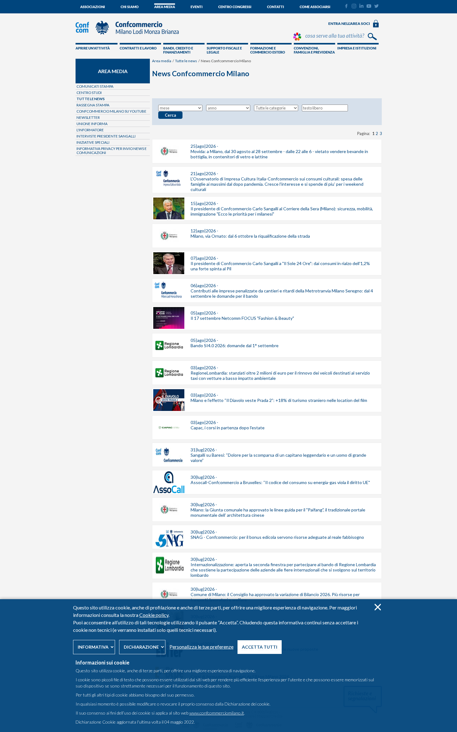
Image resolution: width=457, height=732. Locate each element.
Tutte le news (186, 60)
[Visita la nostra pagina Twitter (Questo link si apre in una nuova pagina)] (376, 6)
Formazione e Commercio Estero (267, 50)
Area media (164, 7)
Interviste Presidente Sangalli (106, 136)
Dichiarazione (141, 647)
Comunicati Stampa (94, 86)
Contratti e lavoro (138, 48)
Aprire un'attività (93, 48)
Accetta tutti (259, 647)
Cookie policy (153, 615)
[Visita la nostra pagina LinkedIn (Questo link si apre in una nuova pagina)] (361, 6)
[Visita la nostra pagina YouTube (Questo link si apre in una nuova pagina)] (369, 6)
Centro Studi (89, 93)
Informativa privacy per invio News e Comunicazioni (111, 151)
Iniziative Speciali (92, 142)
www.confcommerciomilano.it (216, 713)
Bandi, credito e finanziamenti (178, 50)
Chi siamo (130, 7)
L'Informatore (90, 130)
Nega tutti (377, 607)
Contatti (275, 7)
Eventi (197, 7)
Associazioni (92, 7)
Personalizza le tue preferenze (201, 647)
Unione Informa (92, 124)
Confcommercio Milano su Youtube (111, 111)
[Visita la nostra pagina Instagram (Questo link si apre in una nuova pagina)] (354, 6)
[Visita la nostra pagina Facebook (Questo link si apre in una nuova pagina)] (346, 6)
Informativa (93, 647)
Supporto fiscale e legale (224, 50)
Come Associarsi (315, 7)
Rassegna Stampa (92, 105)
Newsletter (88, 117)
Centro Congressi (235, 7)
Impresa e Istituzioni (356, 48)
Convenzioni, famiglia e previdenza (314, 50)
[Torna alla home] (130, 37)
